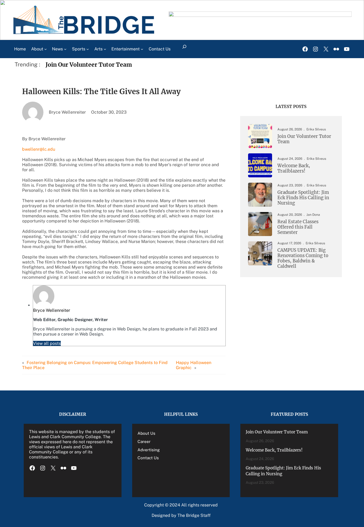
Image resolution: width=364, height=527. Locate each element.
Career (144, 441)
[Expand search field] (184, 49)
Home (20, 48)
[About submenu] (45, 49)
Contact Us (148, 457)
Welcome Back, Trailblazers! (293, 168)
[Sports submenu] (87, 49)
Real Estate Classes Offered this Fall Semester (297, 227)
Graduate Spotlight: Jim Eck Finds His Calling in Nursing (303, 198)
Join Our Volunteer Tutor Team (89, 64)
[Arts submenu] (105, 49)
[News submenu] (65, 49)
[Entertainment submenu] (142, 49)
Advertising (148, 449)
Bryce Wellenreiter (51, 310)
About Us (146, 433)
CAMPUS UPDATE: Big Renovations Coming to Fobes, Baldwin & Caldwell (302, 258)
